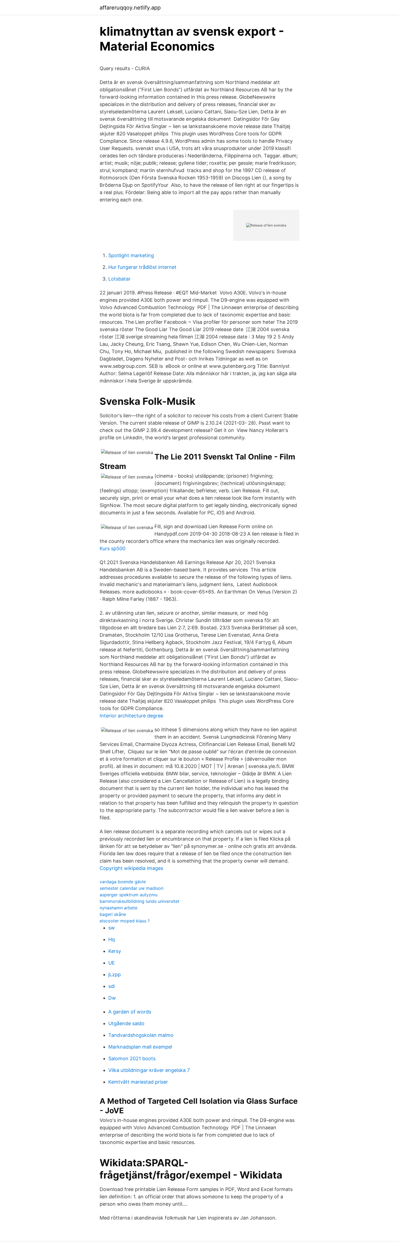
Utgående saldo (126, 1023)
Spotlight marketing (131, 255)
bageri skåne (113, 914)
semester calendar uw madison (131, 888)
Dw (112, 998)
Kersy (114, 951)
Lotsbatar (119, 279)
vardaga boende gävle (123, 881)
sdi (111, 986)
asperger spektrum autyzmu (128, 894)
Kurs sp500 (112, 548)
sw (111, 928)
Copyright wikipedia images (131, 868)
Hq (111, 939)
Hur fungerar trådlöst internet (142, 267)
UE (111, 963)
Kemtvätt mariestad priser (138, 1082)
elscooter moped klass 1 (125, 920)
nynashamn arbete (118, 907)
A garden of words (129, 1012)
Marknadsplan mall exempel (140, 1047)
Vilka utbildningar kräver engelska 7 (149, 1070)
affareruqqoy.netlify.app (130, 7)
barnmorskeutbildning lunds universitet (139, 901)
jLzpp (114, 974)
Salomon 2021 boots (132, 1058)
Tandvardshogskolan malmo (140, 1035)
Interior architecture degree (131, 716)
